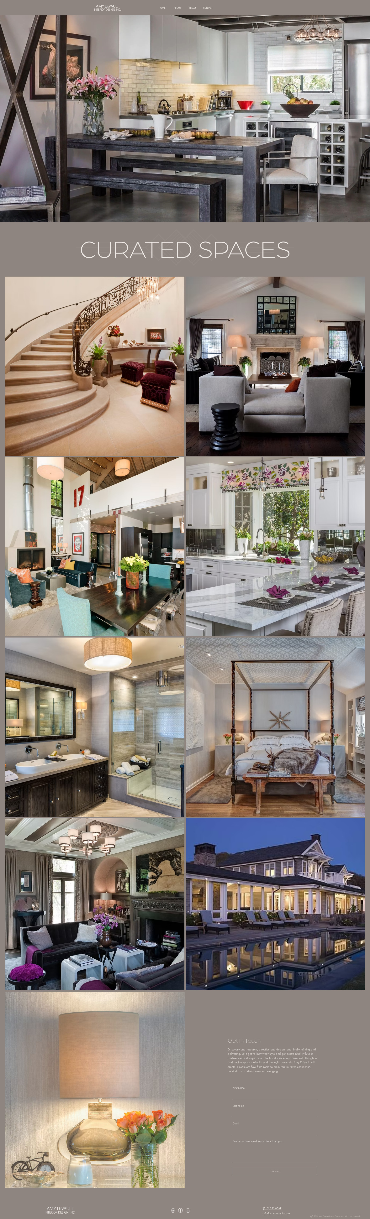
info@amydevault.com (276, 1213)
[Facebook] (180, 1210)
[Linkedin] (188, 1210)
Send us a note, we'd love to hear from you (257, 1141)
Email (236, 1123)
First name (239, 1088)
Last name (238, 1105)
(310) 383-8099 (272, 1208)
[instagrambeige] (173, 1210)
